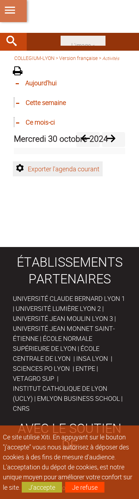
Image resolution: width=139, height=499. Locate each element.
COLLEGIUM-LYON (34, 58)
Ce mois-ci (40, 122)
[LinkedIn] (83, 40)
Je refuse (85, 487)
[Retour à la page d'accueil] (69, 16)
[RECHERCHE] (14, 42)
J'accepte (42, 487)
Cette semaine (46, 102)
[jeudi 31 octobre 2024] (113, 139)
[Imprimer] (20, 72)
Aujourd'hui (41, 83)
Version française (78, 58)
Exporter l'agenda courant (63, 169)
